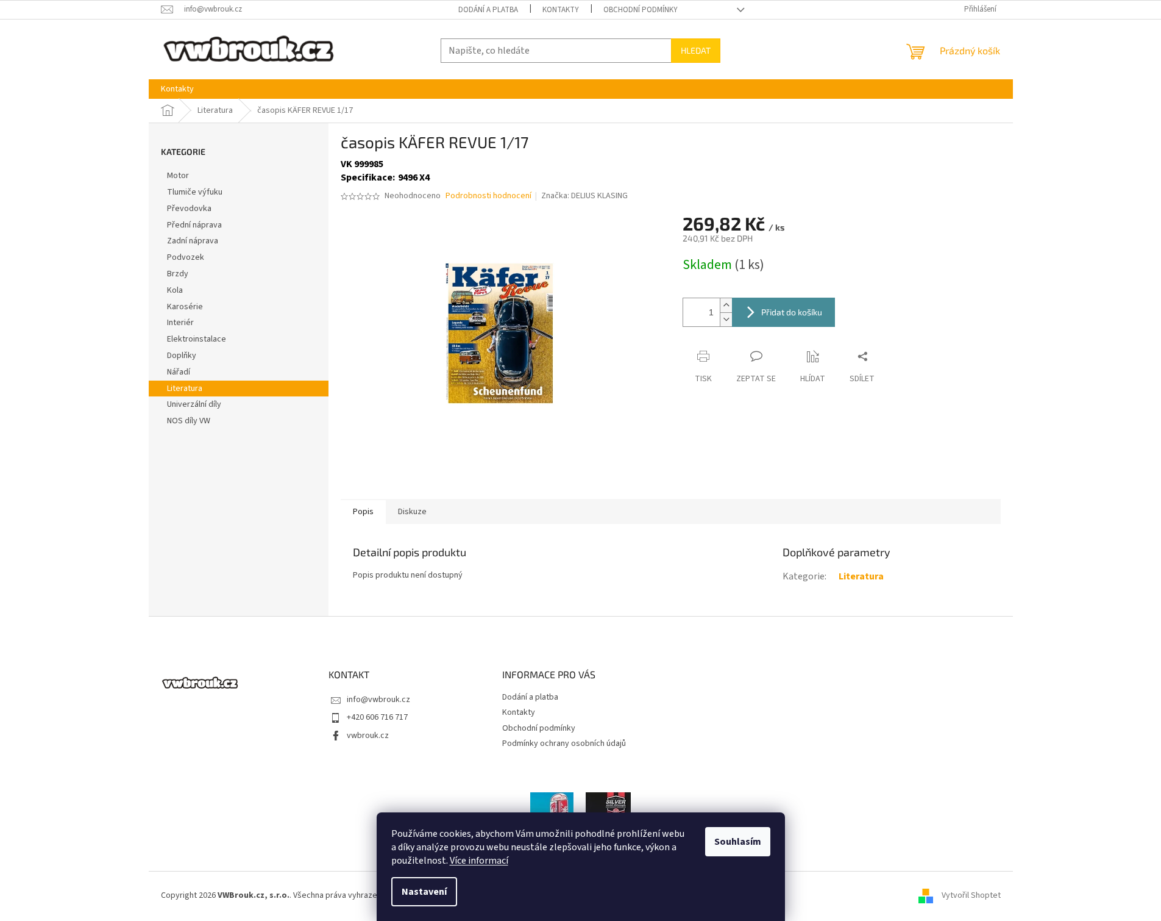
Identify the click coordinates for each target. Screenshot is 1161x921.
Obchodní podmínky (640, 9)
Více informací (479, 860)
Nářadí (178, 372)
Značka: (584, 196)
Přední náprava (194, 225)
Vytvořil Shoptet (971, 895)
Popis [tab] (363, 512)
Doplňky (181, 355)
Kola (175, 290)
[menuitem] (177, 89)
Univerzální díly (194, 404)
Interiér (180, 323)
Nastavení (424, 891)
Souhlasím (737, 841)
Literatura (184, 388)
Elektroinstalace (196, 339)
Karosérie (185, 307)
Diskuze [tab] (412, 512)
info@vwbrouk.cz (378, 699)
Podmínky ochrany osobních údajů (564, 743)
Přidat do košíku (791, 312)
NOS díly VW (188, 421)
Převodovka (189, 208)
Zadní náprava (192, 241)
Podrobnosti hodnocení (488, 196)
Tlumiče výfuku (194, 192)
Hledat (696, 50)
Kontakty (560, 9)
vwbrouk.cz (368, 735)
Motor (178, 176)
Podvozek (185, 257)
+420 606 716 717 (377, 717)
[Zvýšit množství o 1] (726, 305)
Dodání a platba (488, 9)
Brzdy (177, 274)
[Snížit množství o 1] (726, 319)
